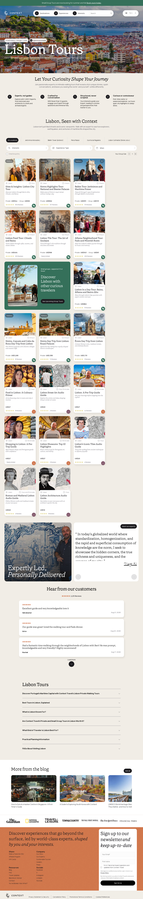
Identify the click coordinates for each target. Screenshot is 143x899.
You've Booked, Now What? (18, 883)
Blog (10, 870)
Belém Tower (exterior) (55, 140)
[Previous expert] (78, 577)
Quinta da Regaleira (94, 140)
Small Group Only (14, 154)
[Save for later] (33, 161)
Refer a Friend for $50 (16, 854)
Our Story (39, 854)
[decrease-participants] (129, 153)
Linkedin (39, 878)
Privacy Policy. (105, 873)
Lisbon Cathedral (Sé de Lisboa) (119, 140)
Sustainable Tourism (43, 859)
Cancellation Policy (59, 897)
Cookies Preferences (103, 897)
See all (127, 771)
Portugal (19, 40)
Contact (12, 881)
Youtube (39, 881)
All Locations (12, 140)
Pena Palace (75, 140)
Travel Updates (14, 875)
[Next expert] (134, 577)
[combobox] (27, 148)
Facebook (39, 870)
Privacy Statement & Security (39, 897)
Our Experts (40, 857)
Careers (39, 862)
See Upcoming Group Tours (52, 301)
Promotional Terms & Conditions (81, 897)
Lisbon (25, 40)
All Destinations (10, 40)
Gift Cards (12, 859)
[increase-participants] (135, 153)
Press (38, 865)
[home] (14, 15)
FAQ (10, 873)
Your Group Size (120, 154)
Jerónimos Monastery (32, 140)
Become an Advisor (15, 878)
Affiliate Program (14, 857)
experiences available (38, 40)
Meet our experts (128, 526)
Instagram (40, 875)
